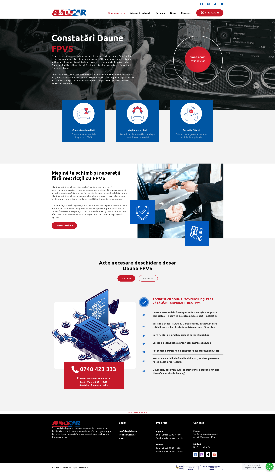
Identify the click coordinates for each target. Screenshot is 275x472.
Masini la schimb (140, 12)
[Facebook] (201, 4)
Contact (186, 12)
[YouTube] (222, 4)
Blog (173, 12)
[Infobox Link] (93, 370)
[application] (123, 13)
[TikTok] (215, 4)
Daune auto (115, 12)
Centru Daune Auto (137, 412)
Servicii (160, 12)
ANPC (122, 438)
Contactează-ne (64, 225)
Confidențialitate (128, 431)
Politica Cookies (127, 434)
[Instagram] (208, 4)
